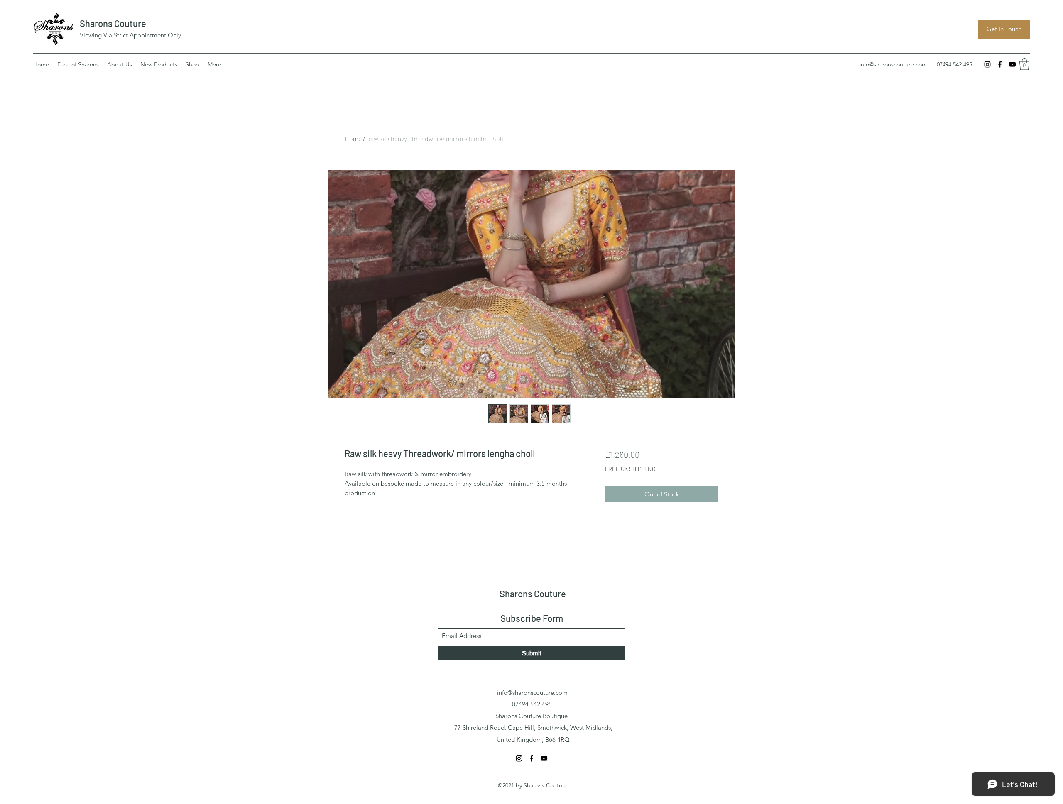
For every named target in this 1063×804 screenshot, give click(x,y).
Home (353, 138)
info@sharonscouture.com (893, 64)
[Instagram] (987, 64)
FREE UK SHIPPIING (630, 468)
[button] (1024, 64)
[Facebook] (1000, 64)
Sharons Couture (113, 23)
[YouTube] (1012, 64)
